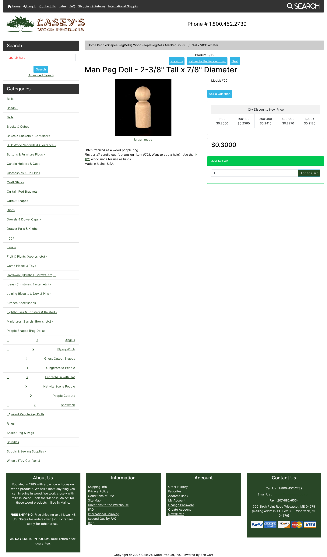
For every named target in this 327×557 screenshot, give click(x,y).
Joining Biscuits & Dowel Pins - (29, 293)
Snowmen (68, 405)
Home (15, 6)
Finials (11, 247)
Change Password (181, 505)
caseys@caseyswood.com (291, 494)
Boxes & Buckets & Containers (28, 136)
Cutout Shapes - (18, 201)
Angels (70, 340)
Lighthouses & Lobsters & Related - (32, 312)
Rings (11, 423)
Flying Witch (66, 349)
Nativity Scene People (59, 386)
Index (62, 6)
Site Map (94, 500)
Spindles (13, 442)
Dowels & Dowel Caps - (24, 219)
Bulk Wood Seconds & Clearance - (31, 145)
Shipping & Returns (91, 6)
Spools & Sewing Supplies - (26, 451)
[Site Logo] (56, 24)
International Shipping (123, 6)
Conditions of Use (101, 496)
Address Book (178, 496)
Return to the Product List (207, 61)
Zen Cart (207, 555)
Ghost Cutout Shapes (59, 358)
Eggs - (11, 238)
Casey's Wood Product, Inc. (161, 555)
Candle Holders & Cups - (24, 164)
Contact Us (47, 6)
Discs (11, 210)
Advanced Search (41, 75)
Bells (10, 117)
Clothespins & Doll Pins (23, 173)
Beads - (12, 108)
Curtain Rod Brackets (22, 191)
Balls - (11, 99)
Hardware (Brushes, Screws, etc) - (31, 275)
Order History (178, 487)
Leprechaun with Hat (60, 377)
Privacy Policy (98, 491)
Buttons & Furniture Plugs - (26, 154)
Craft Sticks (15, 182)
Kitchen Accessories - (22, 303)
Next (235, 61)
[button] (303, 6)
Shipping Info (97, 487)
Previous (177, 61)
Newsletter (176, 514)
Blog (91, 523)
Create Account (179, 509)
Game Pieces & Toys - (22, 266)
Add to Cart (309, 173)
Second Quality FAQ (102, 518)
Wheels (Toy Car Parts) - (24, 460)
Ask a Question (219, 94)
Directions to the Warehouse (108, 505)
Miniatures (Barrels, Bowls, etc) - (30, 321)
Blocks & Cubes (18, 126)
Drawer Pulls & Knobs (22, 228)
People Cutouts (64, 396)
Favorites (174, 491)
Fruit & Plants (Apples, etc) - (27, 256)
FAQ (72, 6)
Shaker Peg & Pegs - (21, 433)
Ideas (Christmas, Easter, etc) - (29, 284)
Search (41, 69)
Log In (31, 6)
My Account (176, 500)
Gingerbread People (60, 368)
